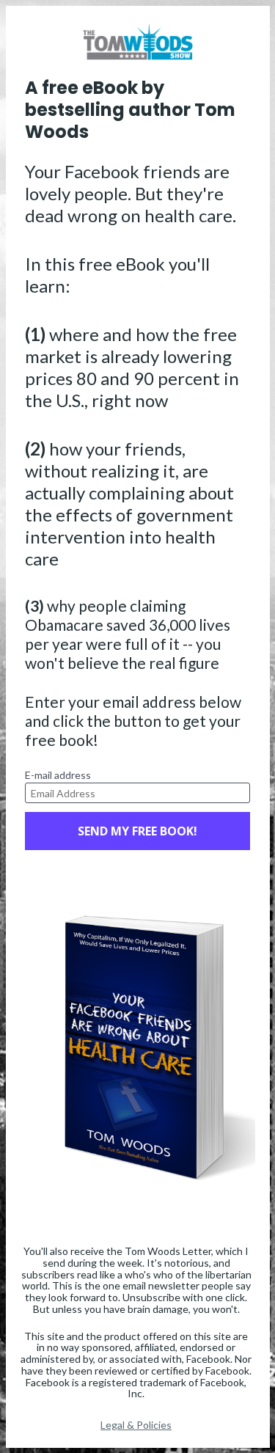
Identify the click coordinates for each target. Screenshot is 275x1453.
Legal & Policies (136, 1425)
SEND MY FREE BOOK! (137, 831)
